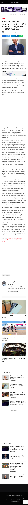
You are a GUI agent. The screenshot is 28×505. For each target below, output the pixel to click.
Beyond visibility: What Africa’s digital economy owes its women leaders (17, 476)
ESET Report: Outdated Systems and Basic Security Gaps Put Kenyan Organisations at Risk (18, 456)
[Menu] (2, 2)
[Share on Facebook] (4, 36)
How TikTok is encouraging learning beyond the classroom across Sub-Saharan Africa (18, 403)
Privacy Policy (21, 498)
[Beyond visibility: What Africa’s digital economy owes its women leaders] (5, 476)
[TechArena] (14, 2)
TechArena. (11, 495)
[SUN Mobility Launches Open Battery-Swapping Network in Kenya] (5, 394)
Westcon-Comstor (6, 60)
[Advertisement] (14, 111)
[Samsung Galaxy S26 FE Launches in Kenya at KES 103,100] (14, 307)
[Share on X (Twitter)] (8, 36)
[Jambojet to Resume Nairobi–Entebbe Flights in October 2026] (14, 328)
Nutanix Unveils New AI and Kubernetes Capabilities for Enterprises (17, 377)
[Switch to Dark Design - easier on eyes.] (24, 2)
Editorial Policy (20, 499)
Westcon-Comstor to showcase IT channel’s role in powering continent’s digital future (12, 240)
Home (7, 498)
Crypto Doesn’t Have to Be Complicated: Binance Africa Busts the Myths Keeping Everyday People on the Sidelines (17, 466)
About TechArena (13, 498)
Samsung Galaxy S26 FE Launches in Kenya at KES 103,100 (16, 386)
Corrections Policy (14, 501)
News (3, 18)
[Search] (26, 2)
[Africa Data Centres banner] (14, 9)
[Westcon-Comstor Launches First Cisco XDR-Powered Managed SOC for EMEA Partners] (14, 47)
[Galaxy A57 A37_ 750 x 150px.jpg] (14, 75)
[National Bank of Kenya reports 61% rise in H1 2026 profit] (14, 349)
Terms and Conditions (11, 499)
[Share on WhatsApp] (21, 36)
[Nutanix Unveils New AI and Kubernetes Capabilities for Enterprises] (5, 377)
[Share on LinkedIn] (17, 36)
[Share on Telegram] (13, 36)
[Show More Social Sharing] (25, 36)
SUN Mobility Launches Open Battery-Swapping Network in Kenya (17, 394)
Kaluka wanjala (9, 32)
